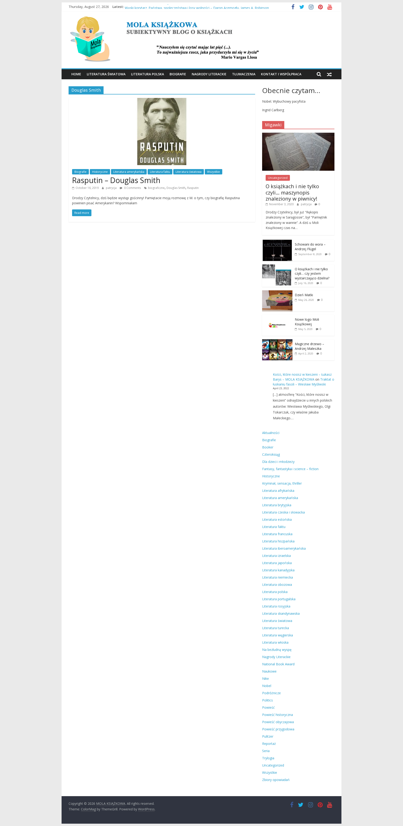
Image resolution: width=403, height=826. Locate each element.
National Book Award (278, 664)
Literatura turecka (275, 628)
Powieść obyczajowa (278, 722)
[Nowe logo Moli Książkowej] (277, 317)
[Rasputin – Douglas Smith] (162, 100)
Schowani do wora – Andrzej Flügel (310, 246)
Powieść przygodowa (278, 729)
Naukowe (269, 671)
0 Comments (132, 188)
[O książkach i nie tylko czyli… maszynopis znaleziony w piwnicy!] (298, 135)
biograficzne (156, 188)
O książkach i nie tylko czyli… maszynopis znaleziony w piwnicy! (292, 192)
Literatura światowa (106, 74)
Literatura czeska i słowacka (283, 512)
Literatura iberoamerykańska (284, 548)
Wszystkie (213, 172)
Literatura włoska (275, 642)
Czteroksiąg (271, 454)
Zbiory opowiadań (276, 779)
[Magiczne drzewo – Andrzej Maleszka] (277, 342)
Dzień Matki (304, 295)
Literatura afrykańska (278, 490)
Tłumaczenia (243, 74)
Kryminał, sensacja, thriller (282, 483)
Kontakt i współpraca (281, 74)
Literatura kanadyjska (278, 570)
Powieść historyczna (277, 714)
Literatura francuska (277, 534)
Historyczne (100, 172)
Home (76, 74)
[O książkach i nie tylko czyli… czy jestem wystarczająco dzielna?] (277, 267)
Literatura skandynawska (281, 613)
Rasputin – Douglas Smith (116, 180)
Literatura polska (147, 74)
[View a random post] (329, 74)
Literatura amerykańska (128, 172)
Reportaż (269, 743)
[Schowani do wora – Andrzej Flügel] (277, 242)
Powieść (268, 707)
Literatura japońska (277, 563)
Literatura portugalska (278, 599)
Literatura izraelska (276, 555)
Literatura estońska (277, 519)
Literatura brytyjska (276, 505)
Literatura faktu (160, 172)
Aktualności (270, 432)
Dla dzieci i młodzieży (278, 461)
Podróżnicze (271, 693)
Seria (266, 751)
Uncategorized (278, 178)
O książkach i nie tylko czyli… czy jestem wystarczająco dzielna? (312, 273)
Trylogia (268, 758)
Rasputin (193, 188)
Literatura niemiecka (277, 577)
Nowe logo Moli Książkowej (307, 321)
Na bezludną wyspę (277, 649)
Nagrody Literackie (209, 74)
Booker (267, 447)
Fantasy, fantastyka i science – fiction (290, 469)
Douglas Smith (176, 188)
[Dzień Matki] (277, 293)
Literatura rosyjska (276, 606)
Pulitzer (267, 736)
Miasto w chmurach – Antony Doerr (152, 6)
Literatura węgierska (277, 635)
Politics (267, 700)
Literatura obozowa (277, 584)
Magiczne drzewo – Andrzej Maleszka (309, 346)
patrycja (111, 188)
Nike (265, 678)
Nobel (266, 686)
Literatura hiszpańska (278, 541)
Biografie (178, 74)
